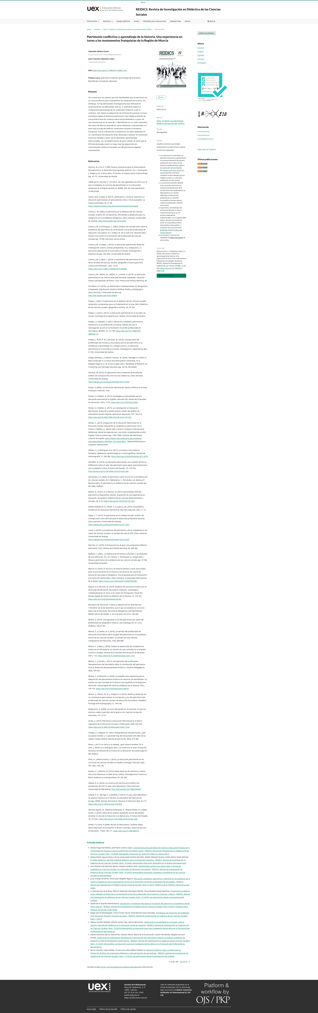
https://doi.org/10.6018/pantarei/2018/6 (104, 599)
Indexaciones (175, 21)
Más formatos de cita (165, 276)
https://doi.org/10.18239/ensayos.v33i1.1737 (116, 655)
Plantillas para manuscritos (154, 21)
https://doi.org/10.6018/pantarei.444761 (112, 688)
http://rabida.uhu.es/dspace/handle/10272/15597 (108, 539)
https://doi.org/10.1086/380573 (126, 831)
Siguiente (183, 962)
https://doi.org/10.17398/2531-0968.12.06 (109, 70)
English (201, 51)
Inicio (89, 29)
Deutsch (201, 48)
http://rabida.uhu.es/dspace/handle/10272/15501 (108, 524)
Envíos (136, 21)
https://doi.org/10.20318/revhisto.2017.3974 (129, 456)
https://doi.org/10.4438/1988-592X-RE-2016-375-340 (109, 417)
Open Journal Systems (207, 149)
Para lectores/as (203, 131)
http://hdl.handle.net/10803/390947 (126, 789)
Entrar (143, 2)
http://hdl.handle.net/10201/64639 (102, 295)
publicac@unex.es (131, 995)
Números (107, 21)
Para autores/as (203, 135)
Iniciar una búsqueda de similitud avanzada (118, 967)
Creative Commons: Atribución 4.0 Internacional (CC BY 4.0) (176, 992)
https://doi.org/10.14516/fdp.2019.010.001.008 (118, 819)
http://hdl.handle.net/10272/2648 (112, 221)
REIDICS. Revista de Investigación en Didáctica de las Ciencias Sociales (178, 11)
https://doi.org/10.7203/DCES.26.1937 (119, 501)
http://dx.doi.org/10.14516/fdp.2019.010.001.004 (108, 471)
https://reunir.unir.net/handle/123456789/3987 (118, 581)
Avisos (187, 21)
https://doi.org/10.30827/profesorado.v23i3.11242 (109, 727)
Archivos (97, 29)
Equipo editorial (123, 21)
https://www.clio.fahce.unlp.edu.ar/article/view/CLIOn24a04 (113, 206)
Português (202, 63)
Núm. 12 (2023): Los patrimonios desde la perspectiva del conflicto (127, 29)
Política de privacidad (108, 1009)
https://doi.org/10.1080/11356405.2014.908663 (107, 269)
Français (201, 59)
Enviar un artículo (206, 33)
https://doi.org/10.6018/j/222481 (124, 402)
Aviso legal (91, 1009)
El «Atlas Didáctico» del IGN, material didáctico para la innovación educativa (122, 860)
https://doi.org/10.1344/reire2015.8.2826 (105, 804)
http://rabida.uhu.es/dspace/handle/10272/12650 (108, 382)
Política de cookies (128, 1009)
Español (201, 55)
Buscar (212, 21)
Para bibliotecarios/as (205, 139)
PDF (162, 97)
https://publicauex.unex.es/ (135, 997)
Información (92, 21)
